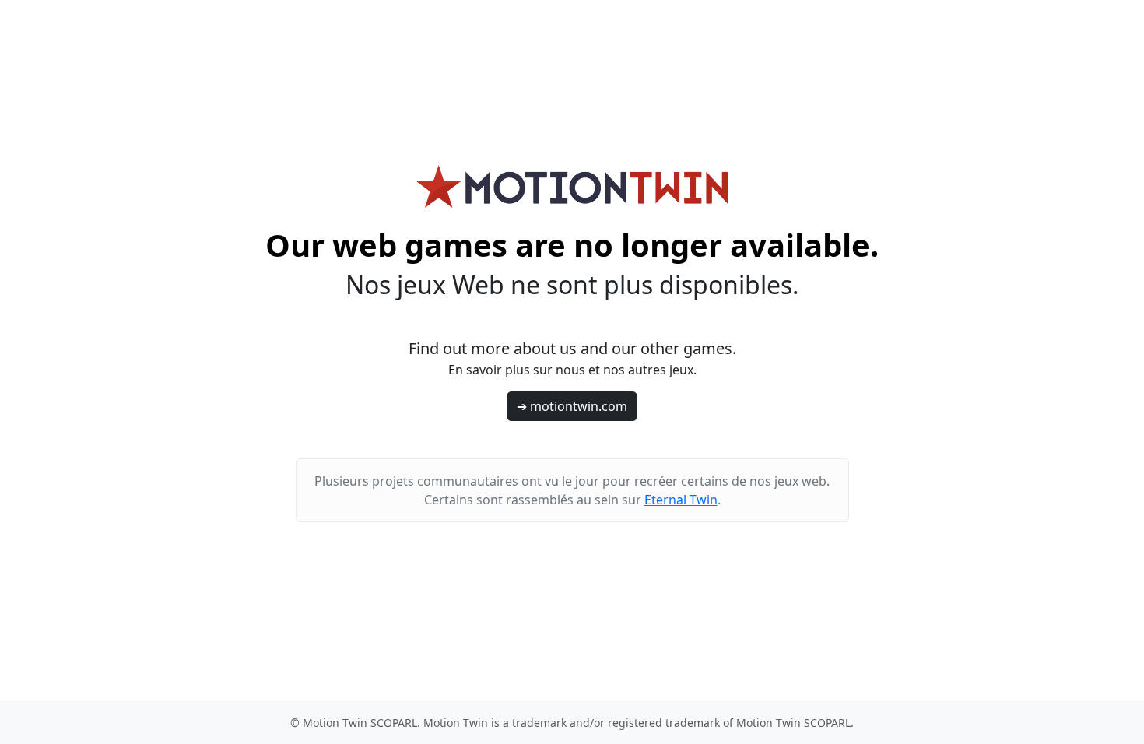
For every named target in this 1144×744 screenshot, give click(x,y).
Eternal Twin (681, 499)
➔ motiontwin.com (572, 406)
